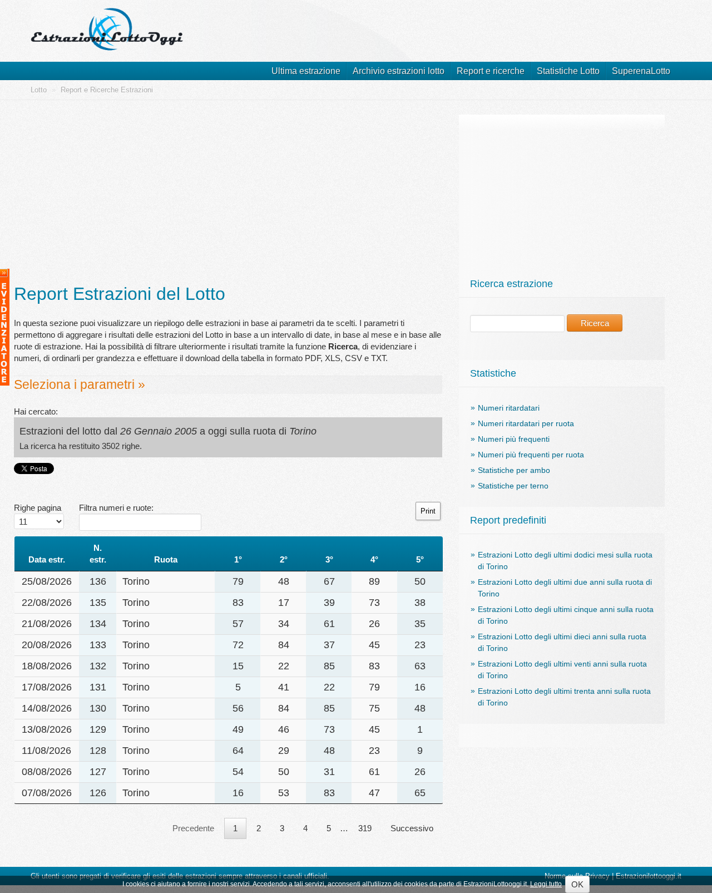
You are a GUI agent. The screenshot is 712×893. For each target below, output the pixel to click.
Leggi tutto (546, 884)
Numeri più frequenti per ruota (531, 454)
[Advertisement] (228, 192)
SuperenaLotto (641, 71)
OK (577, 884)
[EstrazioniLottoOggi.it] (108, 22)
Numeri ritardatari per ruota (526, 423)
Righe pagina (37, 507)
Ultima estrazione (305, 71)
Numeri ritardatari (509, 407)
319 (365, 828)
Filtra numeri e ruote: (116, 507)
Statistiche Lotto (568, 71)
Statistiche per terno (513, 485)
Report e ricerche (491, 71)
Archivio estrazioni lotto (398, 71)
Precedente (193, 828)
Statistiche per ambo (514, 470)
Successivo (411, 828)
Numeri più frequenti (514, 439)
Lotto (39, 90)
